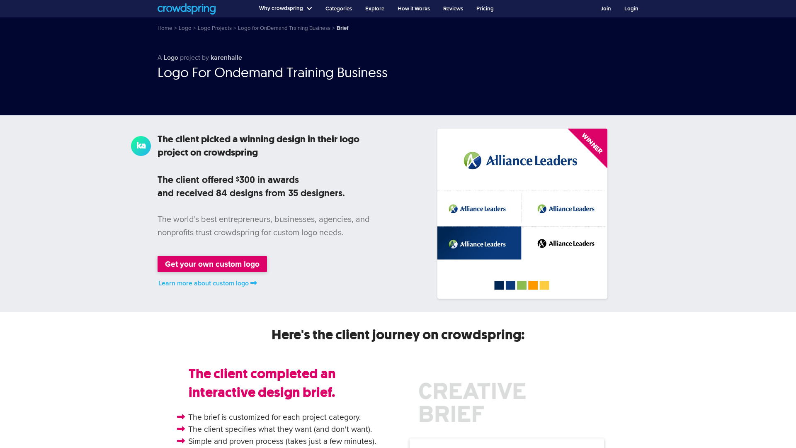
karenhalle (226, 58)
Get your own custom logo (212, 264)
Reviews (453, 8)
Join (606, 8)
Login (631, 8)
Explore (374, 8)
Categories (338, 8)
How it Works (414, 8)
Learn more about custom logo (203, 283)
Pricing (485, 8)
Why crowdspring (281, 8)
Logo (171, 58)
